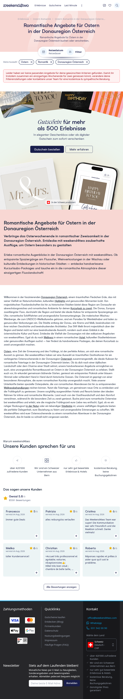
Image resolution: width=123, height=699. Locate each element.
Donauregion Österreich (54, 297)
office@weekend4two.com (102, 617)
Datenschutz (51, 630)
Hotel (82, 337)
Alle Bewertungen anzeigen (61, 587)
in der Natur (32, 406)
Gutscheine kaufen (55, 617)
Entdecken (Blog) (54, 621)
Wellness (48, 337)
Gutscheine (55, 5)
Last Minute (70, 5)
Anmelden (71, 683)
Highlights (60, 300)
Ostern (7, 351)
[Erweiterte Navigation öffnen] (82, 5)
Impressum (51, 640)
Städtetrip (67, 406)
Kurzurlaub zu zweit (81, 308)
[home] (16, 5)
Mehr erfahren (79, 149)
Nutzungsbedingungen (57, 635)
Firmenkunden (53, 626)
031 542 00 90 (99, 628)
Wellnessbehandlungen (16, 387)
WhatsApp (96, 622)
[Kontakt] (104, 5)
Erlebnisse (40, 5)
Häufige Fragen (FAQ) (57, 644)
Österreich (66, 358)
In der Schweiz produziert (63, 202)
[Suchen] (117, 5)
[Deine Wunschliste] (110, 5)
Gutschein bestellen (47, 149)
